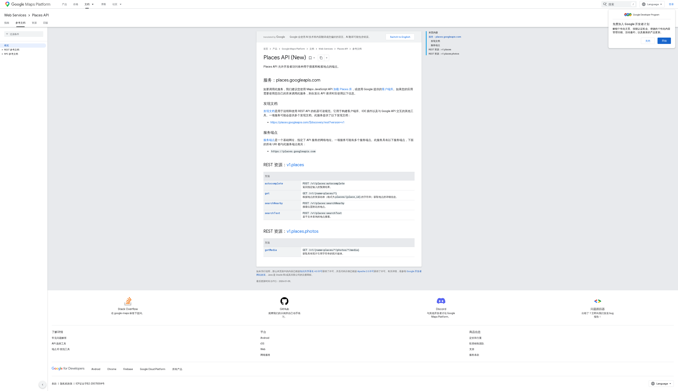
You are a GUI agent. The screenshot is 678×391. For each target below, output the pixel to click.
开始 (664, 40)
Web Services (15, 15)
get (267, 193)
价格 (75, 4)
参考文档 (20, 22)
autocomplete (274, 183)
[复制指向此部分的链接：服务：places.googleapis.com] (323, 80)
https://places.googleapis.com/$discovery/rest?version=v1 (307, 122)
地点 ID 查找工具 (61, 349)
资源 (34, 22)
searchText (272, 213)
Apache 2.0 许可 (365, 271)
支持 (471, 349)
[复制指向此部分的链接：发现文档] (281, 104)
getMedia (271, 250)
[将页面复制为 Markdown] (321, 58)
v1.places (295, 164)
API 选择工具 (59, 343)
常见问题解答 (59, 337)
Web (262, 349)
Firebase (128, 369)
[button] (23, 50)
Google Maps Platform (293, 48)
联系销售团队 (476, 343)
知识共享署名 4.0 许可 (311, 271)
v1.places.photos (303, 231)
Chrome (111, 369)
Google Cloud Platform (152, 369)
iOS (262, 343)
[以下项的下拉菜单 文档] (94, 4)
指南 (6, 22)
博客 (103, 4)
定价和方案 (475, 337)
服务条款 (474, 354)
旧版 (45, 22)
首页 (265, 48)
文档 (87, 4)
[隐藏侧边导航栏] (42, 384)
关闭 (647, 41)
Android (264, 337)
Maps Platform (37, 4)
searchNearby (274, 203)
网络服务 (265, 354)
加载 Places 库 (342, 89)
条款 (54, 383)
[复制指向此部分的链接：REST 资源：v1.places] (307, 165)
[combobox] (619, 4)
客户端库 (387, 89)
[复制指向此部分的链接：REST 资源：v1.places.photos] (322, 232)
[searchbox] (23, 34)
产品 (64, 4)
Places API (40, 15)
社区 (114, 4)
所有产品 (177, 369)
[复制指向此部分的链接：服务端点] (281, 133)
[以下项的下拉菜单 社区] (121, 4)
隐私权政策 (66, 383)
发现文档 (269, 111)
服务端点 (269, 140)
